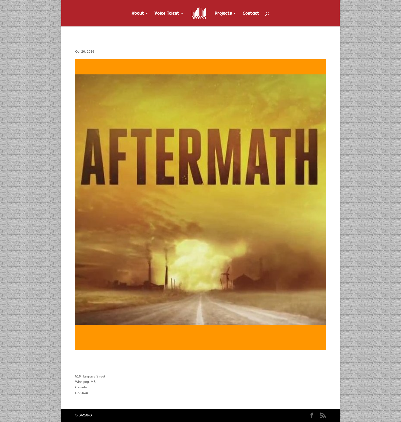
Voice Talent (167, 14)
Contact (251, 14)
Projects (223, 14)
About (138, 14)
